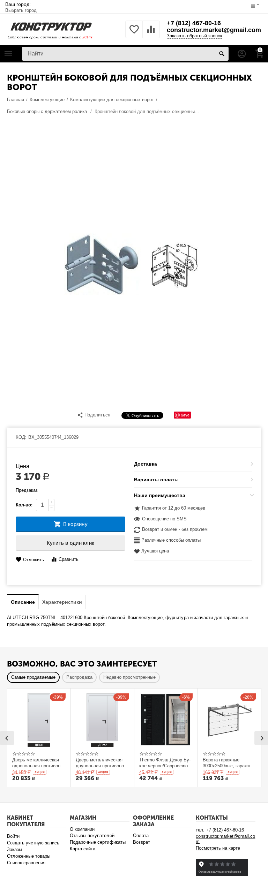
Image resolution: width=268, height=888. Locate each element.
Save (185, 414)
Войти (13, 836)
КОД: (21, 437)
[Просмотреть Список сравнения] (151, 33)
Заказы (14, 849)
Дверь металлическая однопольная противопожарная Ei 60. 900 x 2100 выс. (38, 762)
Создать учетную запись (33, 842)
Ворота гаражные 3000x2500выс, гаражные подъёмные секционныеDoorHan (229, 762)
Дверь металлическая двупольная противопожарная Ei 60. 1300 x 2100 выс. (100, 762)
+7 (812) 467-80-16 (194, 23)
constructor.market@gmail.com (214, 30)
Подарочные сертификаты (97, 842)
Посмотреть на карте (218, 848)
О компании (82, 829)
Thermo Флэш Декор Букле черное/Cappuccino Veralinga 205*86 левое (165, 762)
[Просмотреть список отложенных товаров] (134, 33)
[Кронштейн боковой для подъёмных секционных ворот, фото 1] (134, 265)
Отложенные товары (28, 856)
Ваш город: (21, 7)
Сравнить (69, 559)
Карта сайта (82, 848)
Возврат (141, 842)
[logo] (51, 26)
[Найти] (222, 54)
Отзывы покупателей (92, 835)
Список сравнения (26, 862)
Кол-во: (24, 504)
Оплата (141, 835)
